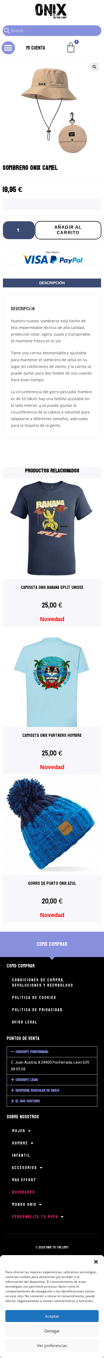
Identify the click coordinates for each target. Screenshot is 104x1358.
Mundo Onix (24, 1204)
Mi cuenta (35, 48)
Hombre (20, 1143)
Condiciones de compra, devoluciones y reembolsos (42, 982)
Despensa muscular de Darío (37, 1090)
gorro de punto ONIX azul (52, 883)
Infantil (21, 1155)
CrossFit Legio (26, 1079)
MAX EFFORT (24, 1180)
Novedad (52, 619)
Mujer (18, 1131)
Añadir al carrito (68, 230)
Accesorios (24, 1167)
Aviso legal (24, 1022)
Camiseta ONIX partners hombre (52, 735)
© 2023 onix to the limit (52, 1247)
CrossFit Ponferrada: (32, 1051)
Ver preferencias (52, 1345)
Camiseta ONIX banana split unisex (52, 587)
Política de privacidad (37, 1010)
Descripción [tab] (52, 283)
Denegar (52, 1330)
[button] (96, 1261)
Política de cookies (34, 997)
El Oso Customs (27, 1101)
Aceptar (52, 1316)
